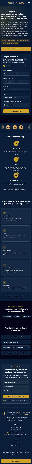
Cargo (4, 94)
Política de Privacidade (16, 443)
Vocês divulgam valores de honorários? (13, 353)
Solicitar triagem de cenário (16, 48)
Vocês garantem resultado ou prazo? (13, 347)
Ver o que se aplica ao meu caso (15, 296)
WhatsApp (13, 101)
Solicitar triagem (16, 461)
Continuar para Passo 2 (16, 111)
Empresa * (6, 86)
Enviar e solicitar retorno (15, 396)
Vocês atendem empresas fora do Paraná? (14, 336)
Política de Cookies (16, 445)
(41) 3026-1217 (17, 429)
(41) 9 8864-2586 (17, 427)
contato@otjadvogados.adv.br (17, 432)
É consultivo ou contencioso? (11, 342)
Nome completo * (8, 70)
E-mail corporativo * (8, 78)
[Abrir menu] (29, 3)
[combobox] (16, 97)
